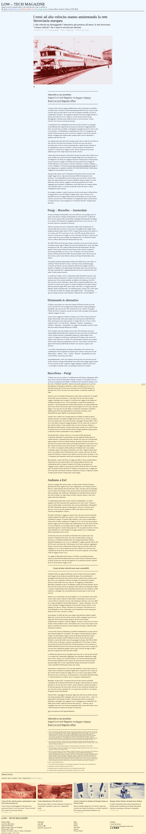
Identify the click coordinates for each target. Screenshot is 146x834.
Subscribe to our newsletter (59, 94)
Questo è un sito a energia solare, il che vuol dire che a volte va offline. (24, 7)
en (82, 30)
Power (76, 825)
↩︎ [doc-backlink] (94, 739)
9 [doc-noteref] (90, 676)
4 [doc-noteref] (96, 292)
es (88, 30)
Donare (76, 829)
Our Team (77, 827)
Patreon (87, 98)
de (86, 30)
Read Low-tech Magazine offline (62, 101)
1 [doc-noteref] (74, 222)
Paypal (79, 98)
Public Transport (12, 778)
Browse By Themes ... (37, 778)
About (76, 824)
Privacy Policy (78, 831)
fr (84, 30)
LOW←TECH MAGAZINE (23, 4)
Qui (49, 711)
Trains (20, 778)
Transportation (26, 778)
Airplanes (4, 778)
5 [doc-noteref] (90, 365)
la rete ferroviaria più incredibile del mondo (82, 166)
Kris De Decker (54, 30)
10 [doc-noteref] (81, 703)
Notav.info (71, 30)
